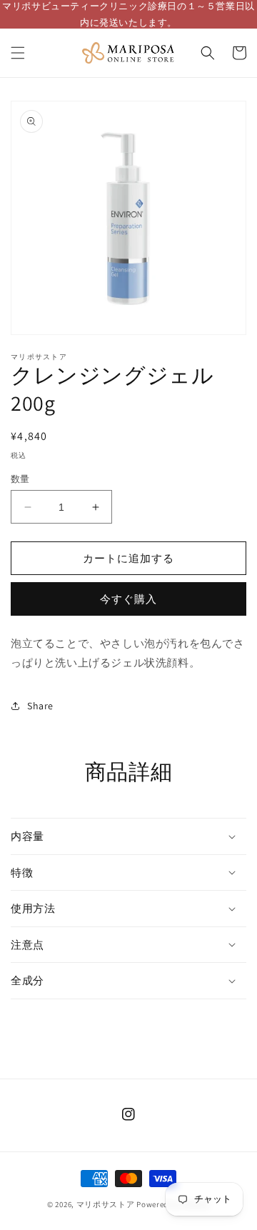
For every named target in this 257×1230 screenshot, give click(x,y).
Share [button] (40, 705)
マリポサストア (105, 1204)
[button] (18, 53)
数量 (20, 479)
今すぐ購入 (128, 599)
